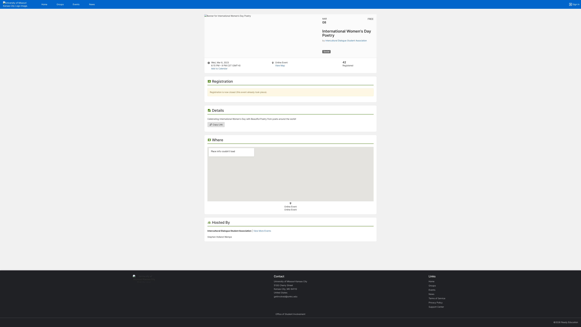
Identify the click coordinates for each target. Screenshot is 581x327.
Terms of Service (437, 298)
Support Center (436, 307)
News (92, 4)
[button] (15, 4)
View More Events (262, 231)
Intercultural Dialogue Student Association (346, 40)
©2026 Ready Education (565, 322)
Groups (60, 4)
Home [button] (44, 4)
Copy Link (217, 124)
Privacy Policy (436, 302)
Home (431, 281)
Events (76, 4)
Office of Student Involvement (290, 314)
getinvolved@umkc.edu (285, 296)
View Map (280, 65)
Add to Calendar (219, 68)
